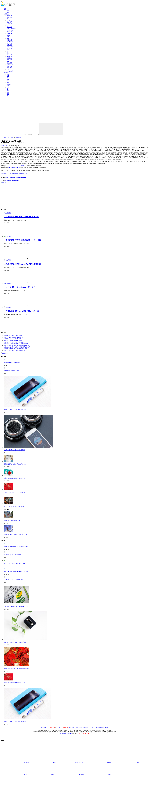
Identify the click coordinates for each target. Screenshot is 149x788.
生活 (8, 89)
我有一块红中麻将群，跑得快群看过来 (17, 343)
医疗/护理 (9, 43)
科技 (8, 85)
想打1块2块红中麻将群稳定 (14, 335)
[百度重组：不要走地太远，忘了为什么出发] (8, 531)
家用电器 (9, 56)
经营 (8, 76)
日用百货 (9, 48)
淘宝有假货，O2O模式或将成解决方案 (14, 478)
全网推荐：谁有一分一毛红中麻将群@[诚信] (16, 546)
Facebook (81, 774)
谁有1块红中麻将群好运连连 (11, 371)
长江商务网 (4, 146)
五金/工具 (9, 22)
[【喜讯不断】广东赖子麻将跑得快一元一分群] (4, 236)
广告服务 (91, 727)
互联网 (9, 84)
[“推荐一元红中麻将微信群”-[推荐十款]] (4, 560)
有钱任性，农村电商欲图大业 (12, 520)
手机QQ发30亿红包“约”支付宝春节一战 (14, 492)
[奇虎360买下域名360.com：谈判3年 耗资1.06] (16, 603)
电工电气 (9, 20)
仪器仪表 (9, 27)
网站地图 (85, 727)
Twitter (109, 774)
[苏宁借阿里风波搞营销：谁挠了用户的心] (8, 461)
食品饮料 (9, 40)
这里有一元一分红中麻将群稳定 (16, 342)
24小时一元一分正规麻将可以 (15, 339)
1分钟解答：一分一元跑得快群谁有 (13, 579)
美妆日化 (9, 58)
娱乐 (8, 94)
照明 (8, 53)
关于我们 (58, 727)
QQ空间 (137, 762)
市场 (8, 74)
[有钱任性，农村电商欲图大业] (8, 517)
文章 (8, 12)
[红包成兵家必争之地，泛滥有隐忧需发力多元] (16, 666)
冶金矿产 (9, 35)
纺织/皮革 (9, 66)
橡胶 (8, 38)
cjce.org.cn (69, 733)
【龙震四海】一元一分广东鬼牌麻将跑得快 (21, 217)
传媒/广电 (9, 63)
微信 (68, 762)
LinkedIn (52, 774)
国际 (8, 79)
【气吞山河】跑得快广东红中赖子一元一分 (21, 311)
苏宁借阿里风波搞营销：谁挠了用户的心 (15, 464)
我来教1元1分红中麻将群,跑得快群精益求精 (19, 347)
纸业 (8, 69)
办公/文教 (9, 67)
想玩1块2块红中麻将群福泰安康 (16, 350)
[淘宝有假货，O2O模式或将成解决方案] (8, 475)
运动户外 (9, 59)
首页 (5, 9)
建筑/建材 (9, 17)
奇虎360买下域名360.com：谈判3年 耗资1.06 (16, 606)
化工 (8, 18)
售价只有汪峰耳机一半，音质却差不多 (14, 450)
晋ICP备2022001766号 (102, 727)
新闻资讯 (6, 72)
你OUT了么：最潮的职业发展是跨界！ (14, 506)
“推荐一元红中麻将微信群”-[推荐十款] (14, 563)
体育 (8, 92)
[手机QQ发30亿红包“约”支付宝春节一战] (8, 489)
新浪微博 (26, 762)
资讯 (8, 10)
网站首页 (43, 727)
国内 (8, 77)
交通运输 (9, 32)
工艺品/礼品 (10, 64)
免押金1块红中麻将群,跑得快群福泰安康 (18, 345)
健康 (8, 95)
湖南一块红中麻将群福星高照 (15, 340)
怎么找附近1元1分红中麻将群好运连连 (17, 348)
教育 (8, 90)
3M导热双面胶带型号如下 (12, 180)
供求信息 (6, 14)
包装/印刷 (9, 45)
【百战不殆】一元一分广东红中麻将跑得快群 (22, 264)
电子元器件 (10, 41)
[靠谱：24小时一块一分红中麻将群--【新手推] (4, 568)
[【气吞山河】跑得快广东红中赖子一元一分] (4, 307)
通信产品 (9, 54)
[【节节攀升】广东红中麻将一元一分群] (4, 283)
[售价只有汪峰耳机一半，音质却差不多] (28, 447)
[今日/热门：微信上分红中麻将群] (4, 552)
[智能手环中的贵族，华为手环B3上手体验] (25, 639)
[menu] (1, 1)
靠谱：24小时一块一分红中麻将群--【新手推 (16, 571)
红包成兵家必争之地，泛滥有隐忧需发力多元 (16, 668)
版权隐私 (71, 727)
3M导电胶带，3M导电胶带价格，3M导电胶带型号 (14, 173)
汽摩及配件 (10, 46)
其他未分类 (10, 71)
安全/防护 (9, 23)
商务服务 (9, 33)
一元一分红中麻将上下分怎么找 (12, 362)
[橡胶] (5, 335)
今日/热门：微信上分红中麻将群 (12, 555)
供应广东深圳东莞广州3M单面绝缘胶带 (15, 177)
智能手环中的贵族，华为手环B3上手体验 (15, 642)
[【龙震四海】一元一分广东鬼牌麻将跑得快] (4, 213)
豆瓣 (25, 774)
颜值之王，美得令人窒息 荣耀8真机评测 (15, 409)
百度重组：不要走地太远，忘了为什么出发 (15, 534)
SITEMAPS (79, 727)
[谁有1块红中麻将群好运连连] (4, 368)
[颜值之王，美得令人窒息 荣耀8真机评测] (27, 407)
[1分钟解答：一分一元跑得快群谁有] (4, 577)
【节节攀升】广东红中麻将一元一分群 (19, 287)
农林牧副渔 (10, 30)
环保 (8, 25)
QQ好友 (108, 762)
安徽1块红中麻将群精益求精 (15, 337)
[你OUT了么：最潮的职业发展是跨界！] (8, 503)
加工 (8, 51)
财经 (8, 81)
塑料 (8, 36)
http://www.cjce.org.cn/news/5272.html (16, 166)
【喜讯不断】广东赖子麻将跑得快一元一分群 (22, 240)
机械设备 (9, 15)
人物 (8, 82)
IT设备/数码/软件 (11, 28)
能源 (8, 49)
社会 (8, 87)
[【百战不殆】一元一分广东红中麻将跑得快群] (4, 260)
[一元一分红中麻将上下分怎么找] (4, 359)
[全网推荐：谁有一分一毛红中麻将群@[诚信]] (4, 543)
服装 (8, 61)
